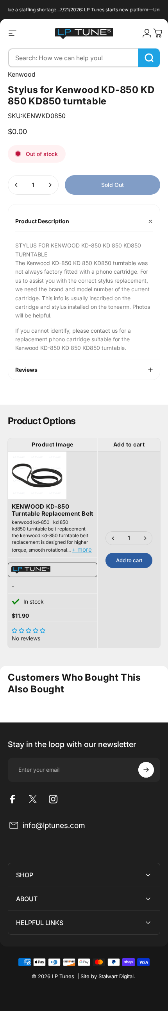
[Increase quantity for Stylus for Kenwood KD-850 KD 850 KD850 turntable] (50, 185)
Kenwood (22, 74)
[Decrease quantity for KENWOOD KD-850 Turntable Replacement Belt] (113, 538)
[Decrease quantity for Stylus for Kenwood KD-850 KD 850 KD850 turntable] (16, 185)
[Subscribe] (146, 770)
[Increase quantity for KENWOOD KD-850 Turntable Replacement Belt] (145, 538)
